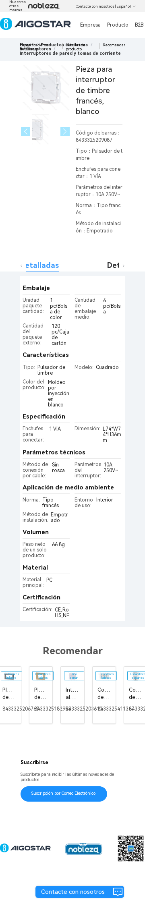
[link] (70, 53)
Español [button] (123, 6)
